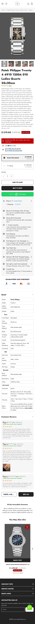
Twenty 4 (13, 303)
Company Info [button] (7, 584)
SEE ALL (26, 494)
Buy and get (13, 149)
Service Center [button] (7, 589)
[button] (2, 549)
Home (3, 10)
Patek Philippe (15, 299)
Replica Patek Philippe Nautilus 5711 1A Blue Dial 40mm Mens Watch (17, 564)
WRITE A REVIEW (9, 494)
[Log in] (28, 4)
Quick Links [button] (6, 594)
